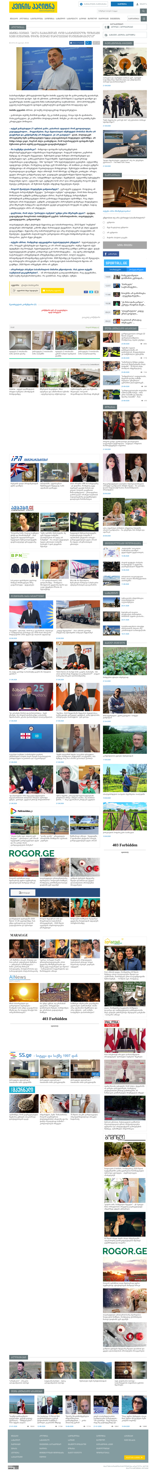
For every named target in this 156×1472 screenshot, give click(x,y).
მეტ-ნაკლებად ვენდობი (117, 227)
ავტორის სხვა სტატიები (27, 291)
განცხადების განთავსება (95, 4)
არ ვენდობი (112, 233)
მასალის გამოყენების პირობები (137, 1468)
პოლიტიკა (17, 27)
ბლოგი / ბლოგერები (121, 27)
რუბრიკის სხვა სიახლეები (27, 596)
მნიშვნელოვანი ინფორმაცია (123, 543)
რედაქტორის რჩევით (118, 43)
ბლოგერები (18, 1357)
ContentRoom (89, 364)
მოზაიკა (110, 407)
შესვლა (143, 4)
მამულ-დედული (115, 643)
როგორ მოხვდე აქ (92, 327)
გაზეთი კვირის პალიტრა (122, 35)
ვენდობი (111, 222)
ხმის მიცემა (124, 245)
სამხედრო (111, 593)
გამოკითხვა (112, 175)
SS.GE (12, 327)
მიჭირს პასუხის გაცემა (117, 238)
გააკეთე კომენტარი (91, 317)
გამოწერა (122, 4)
